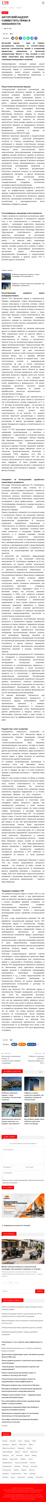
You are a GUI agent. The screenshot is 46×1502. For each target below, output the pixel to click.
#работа (16, 1470)
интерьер (30, 1477)
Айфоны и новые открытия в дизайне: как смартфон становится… (28, 284)
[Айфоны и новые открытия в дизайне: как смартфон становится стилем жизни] (6, 286)
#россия (31, 1470)
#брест (31, 1444)
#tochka (4, 1441)
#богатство (22, 1444)
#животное (33, 1452)
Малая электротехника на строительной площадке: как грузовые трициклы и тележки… (22, 1267)
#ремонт (24, 1470)
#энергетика (21, 1477)
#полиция (17, 1466)
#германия (21, 1448)
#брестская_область (8, 1448)
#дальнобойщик (7, 1452)
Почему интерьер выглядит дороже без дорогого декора (22, 1327)
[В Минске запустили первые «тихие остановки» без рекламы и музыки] (6, 276)
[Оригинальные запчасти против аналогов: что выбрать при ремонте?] (12, 1110)
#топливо (5, 1477)
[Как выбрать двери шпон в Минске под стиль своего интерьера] (34, 1110)
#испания (19, 1455)
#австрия (13, 1441)
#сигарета (5, 1473)
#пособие (34, 1466)
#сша (25, 1473)
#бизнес (14, 1444)
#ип (12, 1455)
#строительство (16, 1473)
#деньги (25, 1452)
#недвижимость (7, 1462)
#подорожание (7, 1466)
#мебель (23, 1459)
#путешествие (6, 1470)
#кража (34, 1455)
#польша (25, 1466)
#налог (30, 1459)
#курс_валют (14, 1459)
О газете (5, 1425)
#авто (20, 1441)
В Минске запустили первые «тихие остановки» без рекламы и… (25, 275)
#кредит (4, 1459)
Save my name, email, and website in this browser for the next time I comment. (23, 1181)
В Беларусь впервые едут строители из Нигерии (20, 1385)
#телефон (33, 1473)
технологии (39, 1477)
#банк (34, 1441)
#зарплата (5, 1455)
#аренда (27, 1441)
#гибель (29, 1448)
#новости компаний (21, 1462)
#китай (27, 1455)
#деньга (17, 1452)
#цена (13, 1477)
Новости (4, 12)
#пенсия (32, 1462)
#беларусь (5, 1444)
